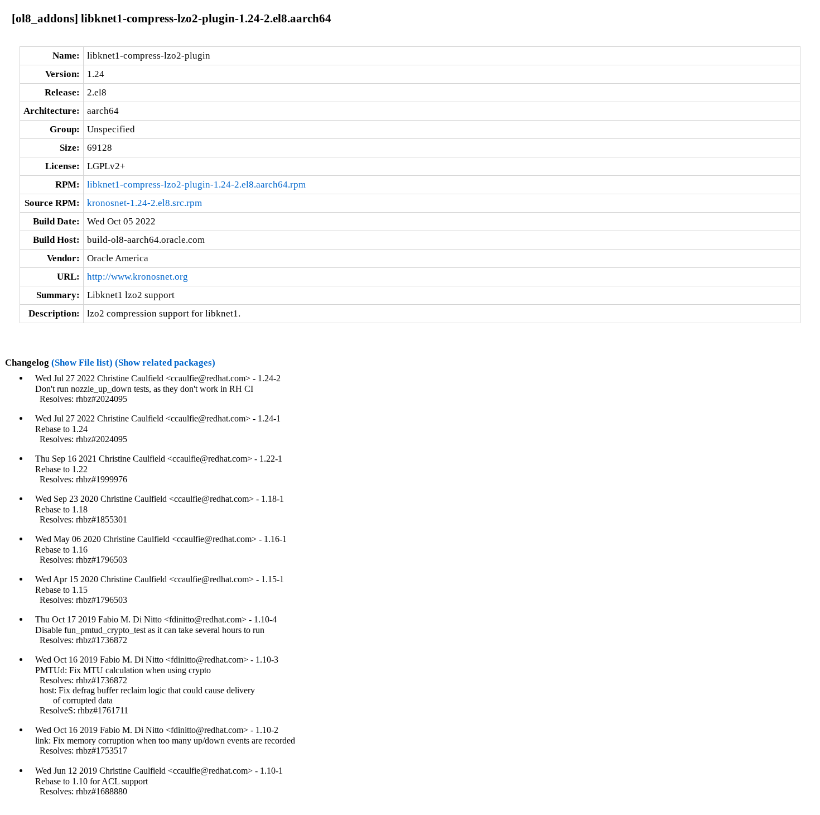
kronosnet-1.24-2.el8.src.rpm (144, 203)
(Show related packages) (165, 362)
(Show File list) (82, 362)
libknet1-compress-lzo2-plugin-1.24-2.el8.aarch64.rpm (196, 184)
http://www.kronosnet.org (137, 276)
